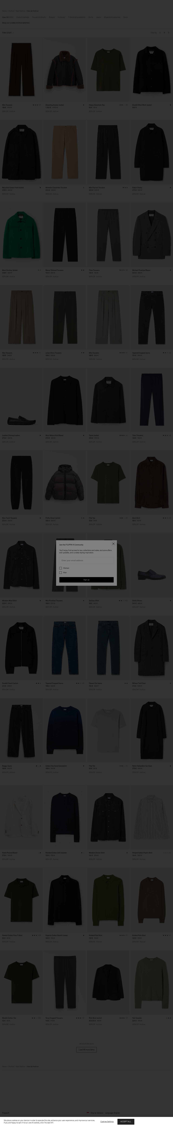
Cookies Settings (107, 1121)
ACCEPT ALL (125, 1121)
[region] (86, 1121)
